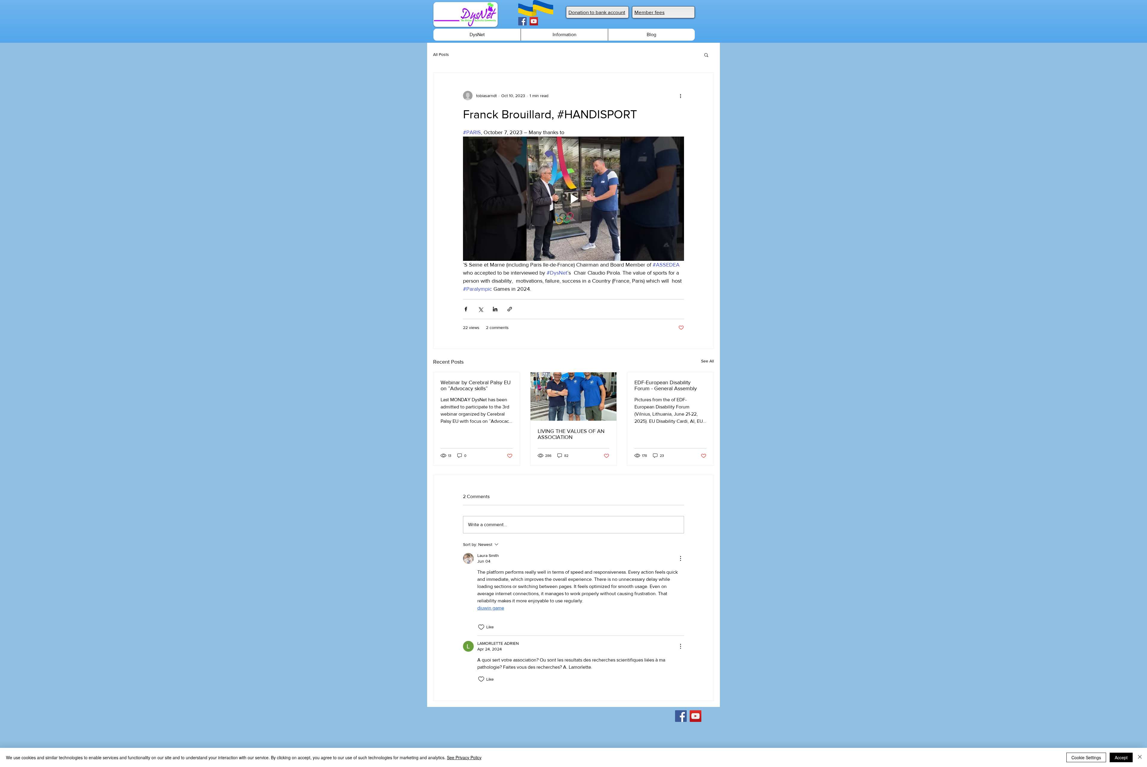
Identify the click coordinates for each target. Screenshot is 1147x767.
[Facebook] (522, 21)
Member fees (649, 12)
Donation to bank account (596, 12)
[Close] (1139, 757)
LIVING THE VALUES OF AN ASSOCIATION (571, 434)
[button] (706, 54)
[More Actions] (680, 558)
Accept (1121, 757)
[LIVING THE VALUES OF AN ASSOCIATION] (573, 396)
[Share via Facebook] (466, 309)
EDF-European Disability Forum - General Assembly (665, 385)
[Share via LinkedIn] (495, 309)
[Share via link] (510, 309)
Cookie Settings (1086, 757)
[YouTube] (534, 21)
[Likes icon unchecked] (481, 627)
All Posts (441, 54)
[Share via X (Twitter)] (480, 309)
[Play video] (573, 199)
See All (707, 361)
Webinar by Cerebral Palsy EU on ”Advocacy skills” (476, 385)
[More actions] (680, 95)
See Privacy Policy (464, 757)
